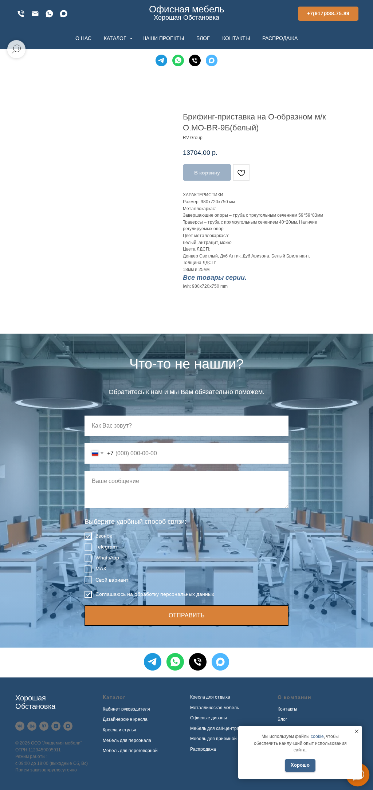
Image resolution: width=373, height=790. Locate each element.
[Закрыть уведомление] (356, 731)
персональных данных (187, 594)
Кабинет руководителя (126, 709)
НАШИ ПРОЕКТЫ (163, 38)
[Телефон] (195, 60)
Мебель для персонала (127, 740)
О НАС (83, 38)
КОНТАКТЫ (236, 38)
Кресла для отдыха (210, 697)
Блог (282, 719)
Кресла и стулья (119, 729)
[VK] (19, 726)
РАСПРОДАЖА (280, 38)
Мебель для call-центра (214, 728)
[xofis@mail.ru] (35, 13)
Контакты (287, 709)
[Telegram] (161, 60)
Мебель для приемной (213, 738)
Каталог (114, 697)
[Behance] (31, 726)
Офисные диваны (208, 717)
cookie (317, 736)
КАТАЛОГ (116, 38)
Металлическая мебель (214, 707)
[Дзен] (55, 726)
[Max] (63, 13)
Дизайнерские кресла (125, 719)
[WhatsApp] (49, 13)
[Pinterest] (43, 726)
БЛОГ (203, 38)
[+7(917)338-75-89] (20, 13)
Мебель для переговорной (130, 750)
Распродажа (203, 749)
